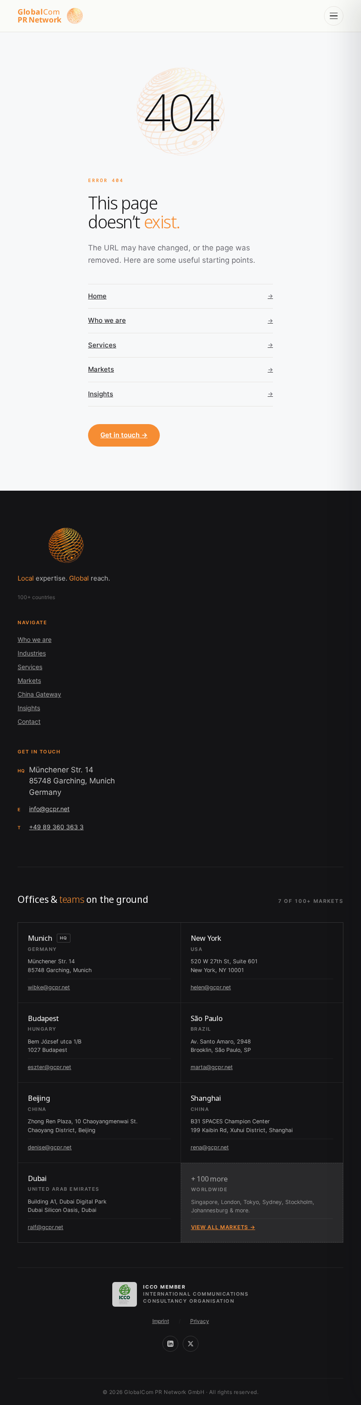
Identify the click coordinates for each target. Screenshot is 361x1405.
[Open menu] (333, 16)
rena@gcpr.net (210, 1147)
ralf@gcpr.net (45, 1227)
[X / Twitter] (191, 1344)
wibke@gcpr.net (49, 987)
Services (30, 667)
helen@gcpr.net (211, 987)
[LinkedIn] (170, 1344)
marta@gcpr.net (212, 1067)
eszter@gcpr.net (49, 1067)
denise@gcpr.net (50, 1147)
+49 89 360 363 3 (56, 827)
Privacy (199, 1321)
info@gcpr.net (49, 808)
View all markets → (223, 1227)
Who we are (35, 639)
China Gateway (39, 694)
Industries (32, 653)
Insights (29, 708)
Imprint (160, 1321)
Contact (29, 721)
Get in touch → (123, 435)
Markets (29, 680)
